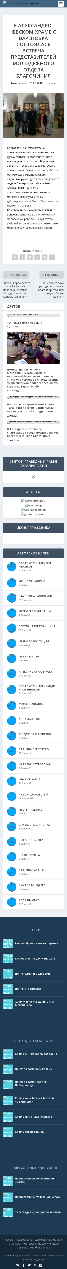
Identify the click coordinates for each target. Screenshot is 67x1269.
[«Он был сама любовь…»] (33, 315)
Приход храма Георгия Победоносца (30, 1083)
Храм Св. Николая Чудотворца (36, 1054)
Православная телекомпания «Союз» (35, 1180)
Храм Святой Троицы (29, 1132)
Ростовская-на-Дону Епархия (35, 958)
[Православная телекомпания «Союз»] (8, 1181)
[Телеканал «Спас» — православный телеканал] (8, 1197)
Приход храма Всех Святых (33, 1069)
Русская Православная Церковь (36, 943)
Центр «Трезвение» (28, 988)
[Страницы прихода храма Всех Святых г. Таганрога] (8, 1069)
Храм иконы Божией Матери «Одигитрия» (34, 1099)
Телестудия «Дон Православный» (38, 1212)
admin (23, 83)
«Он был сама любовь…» (25, 322)
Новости (51, 83)
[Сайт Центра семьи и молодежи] (8, 974)
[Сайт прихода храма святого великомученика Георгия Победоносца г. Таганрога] (8, 1084)
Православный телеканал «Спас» (38, 1197)
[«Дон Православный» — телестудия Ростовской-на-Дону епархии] (8, 1212)
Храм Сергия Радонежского (33, 1116)
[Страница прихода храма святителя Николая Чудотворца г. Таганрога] (8, 1054)
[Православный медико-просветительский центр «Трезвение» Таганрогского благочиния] (8, 989)
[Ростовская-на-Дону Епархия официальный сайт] (8, 958)
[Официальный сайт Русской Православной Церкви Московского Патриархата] (8, 943)
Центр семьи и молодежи (32, 973)
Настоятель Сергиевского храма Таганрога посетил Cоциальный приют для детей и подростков (30, 408)
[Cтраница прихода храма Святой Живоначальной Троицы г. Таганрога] (8, 1132)
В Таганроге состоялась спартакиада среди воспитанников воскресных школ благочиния (33, 432)
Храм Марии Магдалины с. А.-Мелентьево (35, 1003)
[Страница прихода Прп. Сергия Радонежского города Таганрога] (8, 1117)
